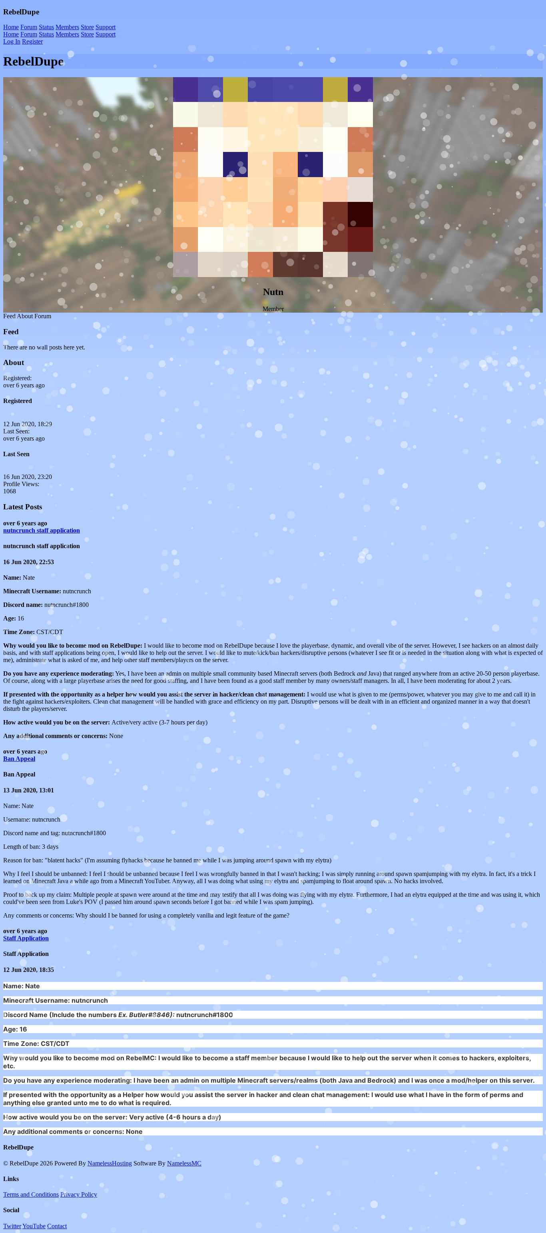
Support (106, 27)
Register (32, 41)
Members (67, 27)
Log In (11, 41)
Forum (28, 27)
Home (11, 27)
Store (87, 27)
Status (46, 27)
